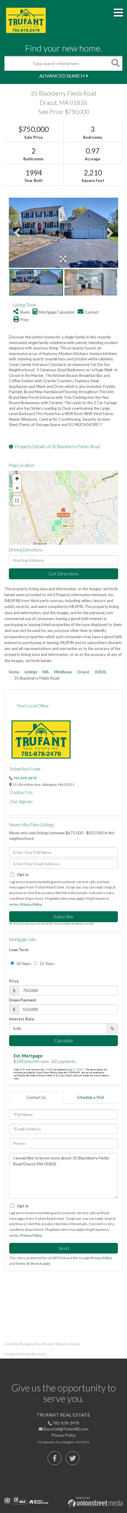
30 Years (23, 963)
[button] (115, 63)
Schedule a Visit (90, 1097)
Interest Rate (21, 1019)
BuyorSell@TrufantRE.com (65, 1429)
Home (14, 672)
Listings (31, 672)
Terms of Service (29, 1263)
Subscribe (63, 916)
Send (63, 1248)
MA (46, 672)
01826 (100, 672)
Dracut (83, 672)
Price (14, 981)
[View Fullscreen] (16, 500)
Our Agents (21, 801)
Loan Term (18, 949)
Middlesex (63, 672)
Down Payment (22, 1000)
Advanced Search (62, 75)
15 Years (47, 963)
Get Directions (63, 573)
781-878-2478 (24, 778)
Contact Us (21, 792)
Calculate (63, 1040)
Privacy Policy (31, 904)
